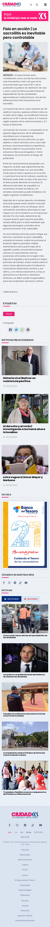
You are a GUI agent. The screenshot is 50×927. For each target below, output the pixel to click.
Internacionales (25, 859)
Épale (28, 832)
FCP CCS (38, 832)
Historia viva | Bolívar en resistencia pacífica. (19, 379)
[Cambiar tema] (31, 5)
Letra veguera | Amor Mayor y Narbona (23, 478)
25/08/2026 (11, 386)
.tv (16, 832)
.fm (21, 832)
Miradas (25, 900)
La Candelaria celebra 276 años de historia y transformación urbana (24, 754)
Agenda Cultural (25, 915)
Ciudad (25, 905)
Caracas (25, 849)
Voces (9, 313)
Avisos (25, 875)
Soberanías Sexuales (25, 920)
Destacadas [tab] (13, 599)
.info (10, 832)
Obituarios (25, 895)
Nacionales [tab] (32, 599)
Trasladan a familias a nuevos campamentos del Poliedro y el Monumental (24, 793)
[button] (25, 534)
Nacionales (25, 854)
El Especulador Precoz (25, 880)
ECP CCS (25, 837)
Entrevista (25, 910)
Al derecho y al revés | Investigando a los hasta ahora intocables (24, 429)
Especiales (25, 885)
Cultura (25, 864)
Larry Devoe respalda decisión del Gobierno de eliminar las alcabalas (24, 675)
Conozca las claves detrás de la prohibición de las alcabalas (25, 636)
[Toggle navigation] (44, 4)
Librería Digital (25, 890)
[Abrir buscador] (37, 5)
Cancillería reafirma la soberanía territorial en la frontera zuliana (24, 715)
